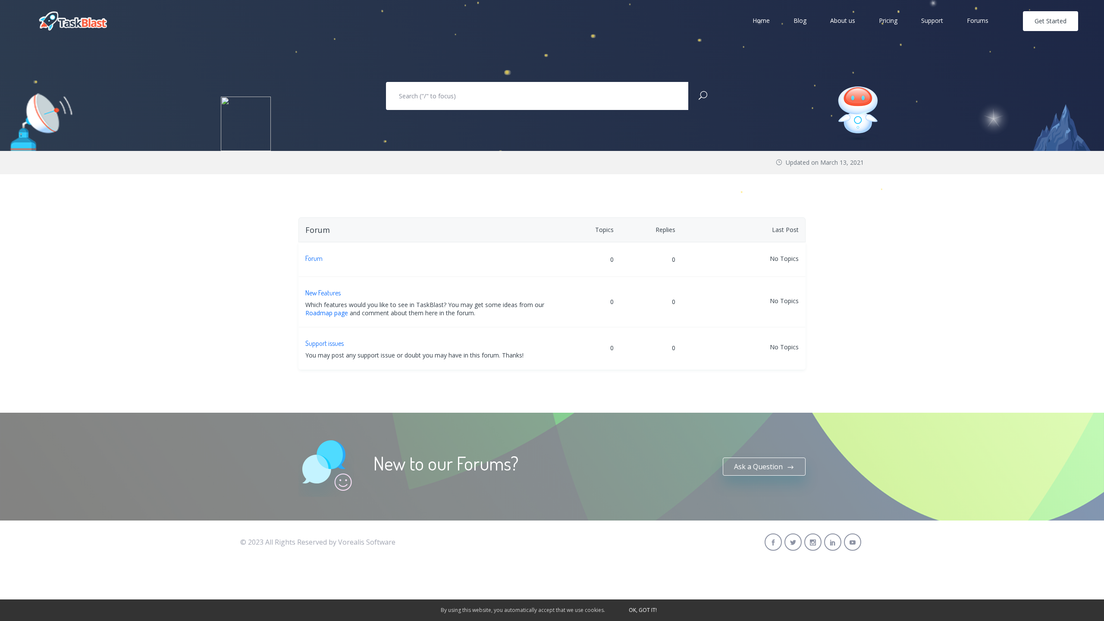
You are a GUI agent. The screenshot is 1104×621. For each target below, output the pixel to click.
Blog (800, 20)
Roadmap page (326, 313)
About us (842, 20)
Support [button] (932, 20)
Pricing (888, 20)
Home (761, 20)
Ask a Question (759, 466)
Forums (977, 20)
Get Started (1050, 21)
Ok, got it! (643, 610)
